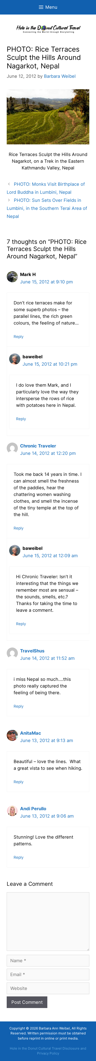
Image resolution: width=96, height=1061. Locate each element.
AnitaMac (30, 733)
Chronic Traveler (38, 446)
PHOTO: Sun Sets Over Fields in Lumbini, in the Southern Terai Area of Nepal (47, 208)
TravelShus (32, 651)
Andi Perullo (33, 808)
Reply (18, 336)
